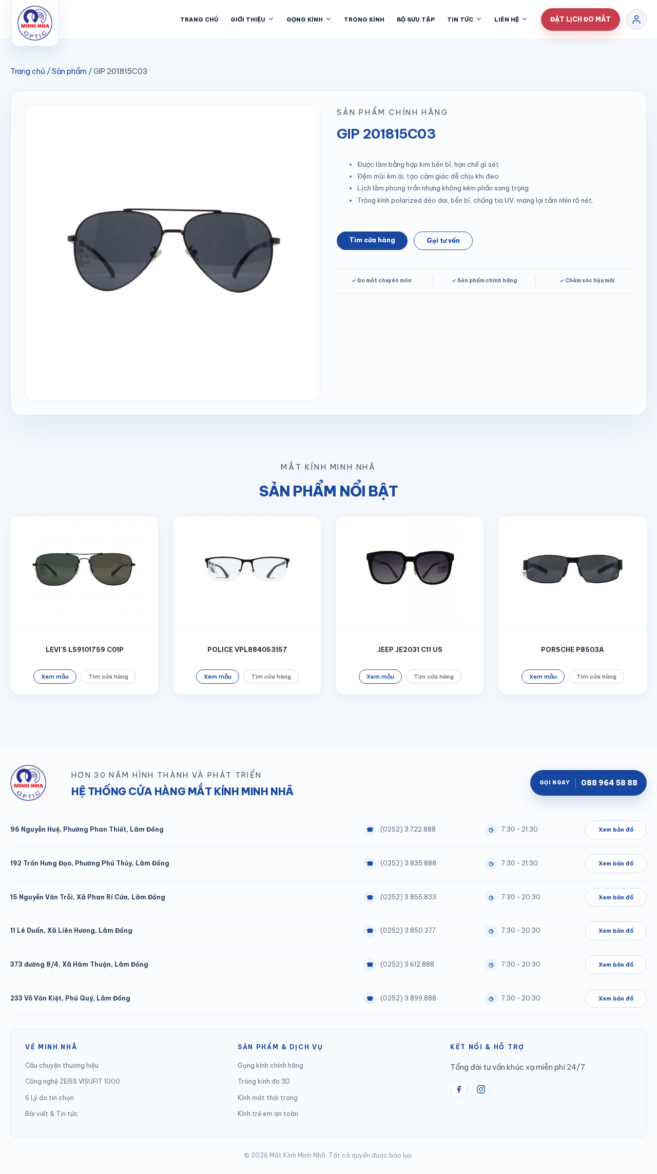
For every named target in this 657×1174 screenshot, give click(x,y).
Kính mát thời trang (268, 1098)
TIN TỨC (460, 19)
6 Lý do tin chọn (49, 1098)
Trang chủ (27, 71)
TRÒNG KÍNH (364, 19)
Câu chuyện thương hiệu (62, 1065)
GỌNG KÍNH (304, 19)
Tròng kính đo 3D (264, 1081)
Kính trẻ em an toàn (268, 1114)
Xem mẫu (55, 676)
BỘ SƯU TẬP (416, 19)
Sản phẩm (69, 71)
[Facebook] (459, 1089)
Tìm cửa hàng (372, 240)
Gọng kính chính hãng (270, 1065)
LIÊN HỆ (506, 19)
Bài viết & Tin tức (51, 1114)
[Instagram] (481, 1089)
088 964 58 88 (588, 782)
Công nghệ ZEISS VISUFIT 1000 (72, 1081)
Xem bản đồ (615, 829)
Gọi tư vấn (443, 240)
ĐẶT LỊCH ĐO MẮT (580, 19)
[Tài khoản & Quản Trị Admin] (636, 19)
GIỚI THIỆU (247, 19)
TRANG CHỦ (199, 19)
